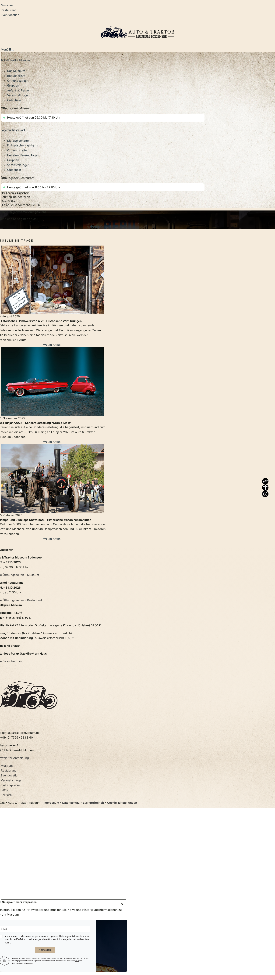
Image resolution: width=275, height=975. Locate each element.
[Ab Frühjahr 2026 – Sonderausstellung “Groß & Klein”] (52, 381)
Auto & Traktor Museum (15, 60)
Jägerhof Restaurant (13, 130)
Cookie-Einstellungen (122, 802)
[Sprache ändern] (265, 480)
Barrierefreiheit (93, 802)
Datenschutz (71, 802)
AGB (77, 961)
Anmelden (45, 950)
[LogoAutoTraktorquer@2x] (137, 22)
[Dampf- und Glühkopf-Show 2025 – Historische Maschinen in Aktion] (52, 478)
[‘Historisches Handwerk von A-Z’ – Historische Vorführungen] (52, 280)
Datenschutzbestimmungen (23, 963)
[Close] (122, 904)
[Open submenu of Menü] (12, 50)
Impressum (51, 802)
